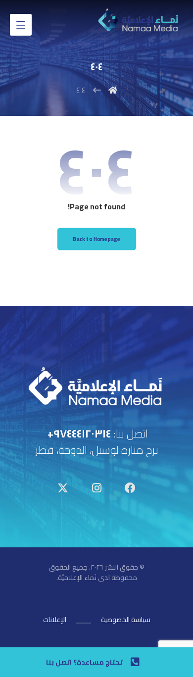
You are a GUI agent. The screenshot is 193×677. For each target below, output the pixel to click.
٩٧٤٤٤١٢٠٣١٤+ (79, 433)
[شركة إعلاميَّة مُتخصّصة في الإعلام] (139, 21)
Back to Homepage (96, 239)
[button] (21, 25)
